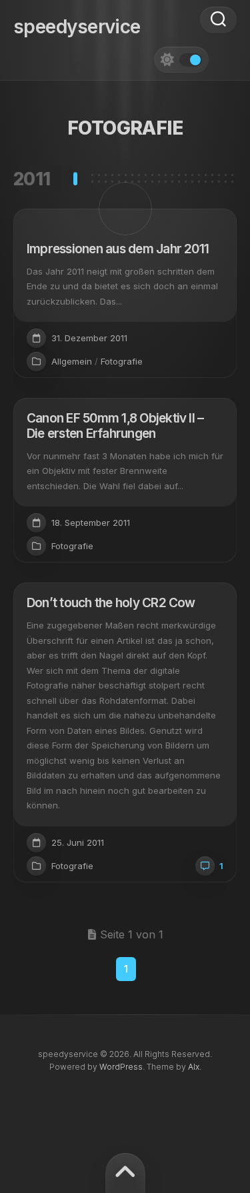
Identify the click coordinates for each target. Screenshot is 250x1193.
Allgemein (71, 361)
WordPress (121, 1067)
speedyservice (77, 26)
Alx (193, 1067)
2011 (32, 179)
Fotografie (122, 361)
